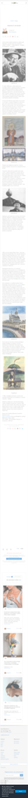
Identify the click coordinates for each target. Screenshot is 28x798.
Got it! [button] (20, 791)
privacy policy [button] (5, 796)
